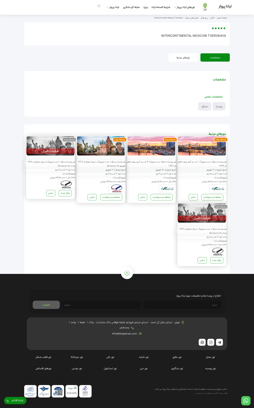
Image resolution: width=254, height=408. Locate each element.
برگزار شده (65, 193)
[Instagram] (210, 342)
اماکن (212, 17)
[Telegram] (219, 342)
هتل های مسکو (191, 17)
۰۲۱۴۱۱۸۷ (125, 328)
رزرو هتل (204, 17)
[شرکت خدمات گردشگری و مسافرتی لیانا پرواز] (214, 6)
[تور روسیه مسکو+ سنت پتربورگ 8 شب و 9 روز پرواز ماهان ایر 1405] (151, 146)
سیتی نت (198, 393)
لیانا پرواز (114, 7)
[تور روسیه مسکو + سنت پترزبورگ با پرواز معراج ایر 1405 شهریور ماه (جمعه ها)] (101, 146)
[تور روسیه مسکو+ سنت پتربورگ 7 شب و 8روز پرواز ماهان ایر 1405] (202, 146)
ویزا (146, 7)
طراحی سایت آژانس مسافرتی (217, 393)
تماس (193, 197)
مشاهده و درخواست (212, 197)
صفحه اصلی (222, 17)
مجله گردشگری (131, 7)
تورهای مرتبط (183, 57)
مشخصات (215, 57)
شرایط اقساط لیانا (161, 7)
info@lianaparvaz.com (125, 333)
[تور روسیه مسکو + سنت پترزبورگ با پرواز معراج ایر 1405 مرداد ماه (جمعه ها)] (50, 146)
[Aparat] (202, 342)
